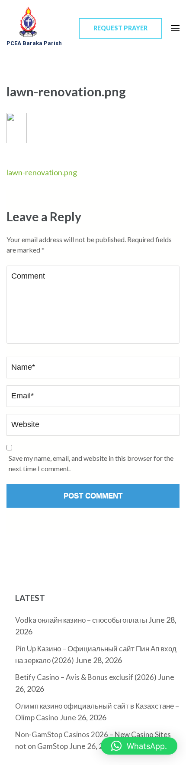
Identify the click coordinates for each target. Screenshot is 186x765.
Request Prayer (120, 28)
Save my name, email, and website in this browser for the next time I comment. (91, 463)
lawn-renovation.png (41, 172)
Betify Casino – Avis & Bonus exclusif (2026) (86, 677)
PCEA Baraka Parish (34, 43)
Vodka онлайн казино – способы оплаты (81, 619)
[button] (139, 746)
